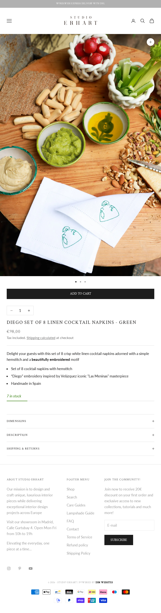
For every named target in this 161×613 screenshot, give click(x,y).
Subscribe (118, 540)
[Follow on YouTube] (31, 568)
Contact (73, 529)
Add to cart (80, 293)
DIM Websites (104, 582)
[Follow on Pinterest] (20, 568)
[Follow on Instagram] (9, 568)
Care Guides (76, 505)
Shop (71, 489)
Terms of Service (79, 537)
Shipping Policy (78, 553)
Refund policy (77, 545)
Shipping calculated (41, 338)
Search (72, 497)
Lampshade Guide (80, 513)
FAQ (70, 521)
